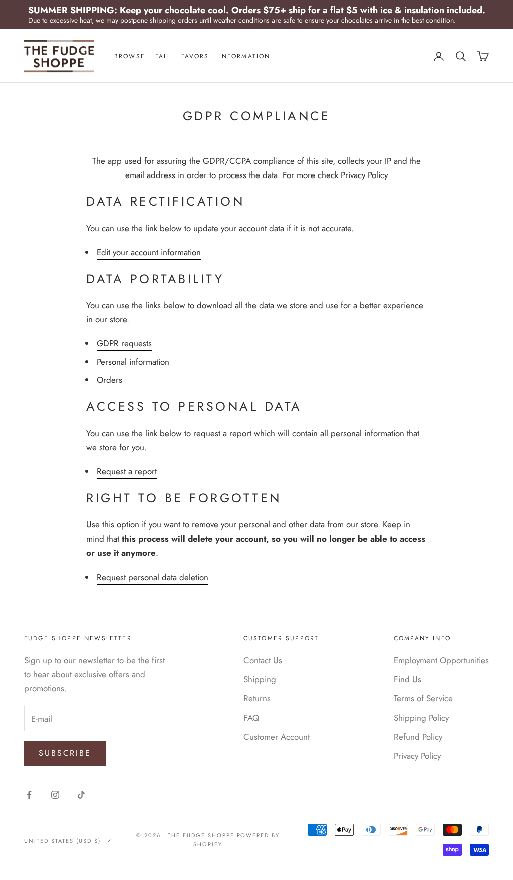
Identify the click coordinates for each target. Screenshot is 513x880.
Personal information (133, 362)
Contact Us (262, 660)
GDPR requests (124, 343)
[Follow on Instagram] (55, 795)
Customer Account (276, 737)
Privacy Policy (364, 175)
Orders (109, 380)
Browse (129, 56)
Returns (257, 698)
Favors (195, 56)
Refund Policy (418, 737)
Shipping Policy (421, 718)
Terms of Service (423, 698)
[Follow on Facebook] (29, 795)
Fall (163, 56)
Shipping (259, 679)
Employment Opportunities (441, 660)
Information (245, 56)
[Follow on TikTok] (81, 795)
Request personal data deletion (152, 577)
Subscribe (65, 753)
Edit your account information (149, 252)
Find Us (407, 679)
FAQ (251, 718)
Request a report (127, 471)
